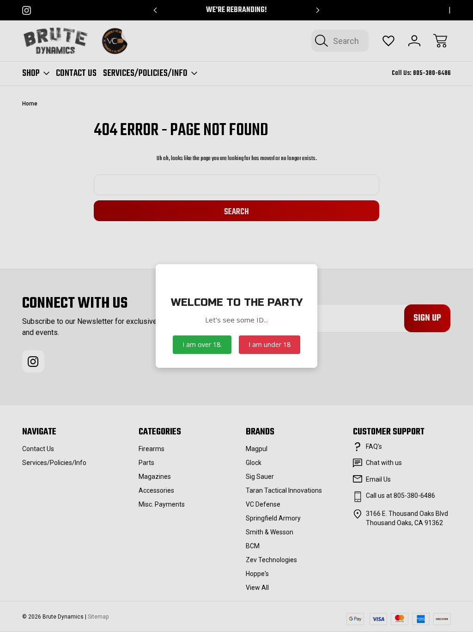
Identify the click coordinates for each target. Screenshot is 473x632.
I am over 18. (202, 344)
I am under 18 (270, 344)
